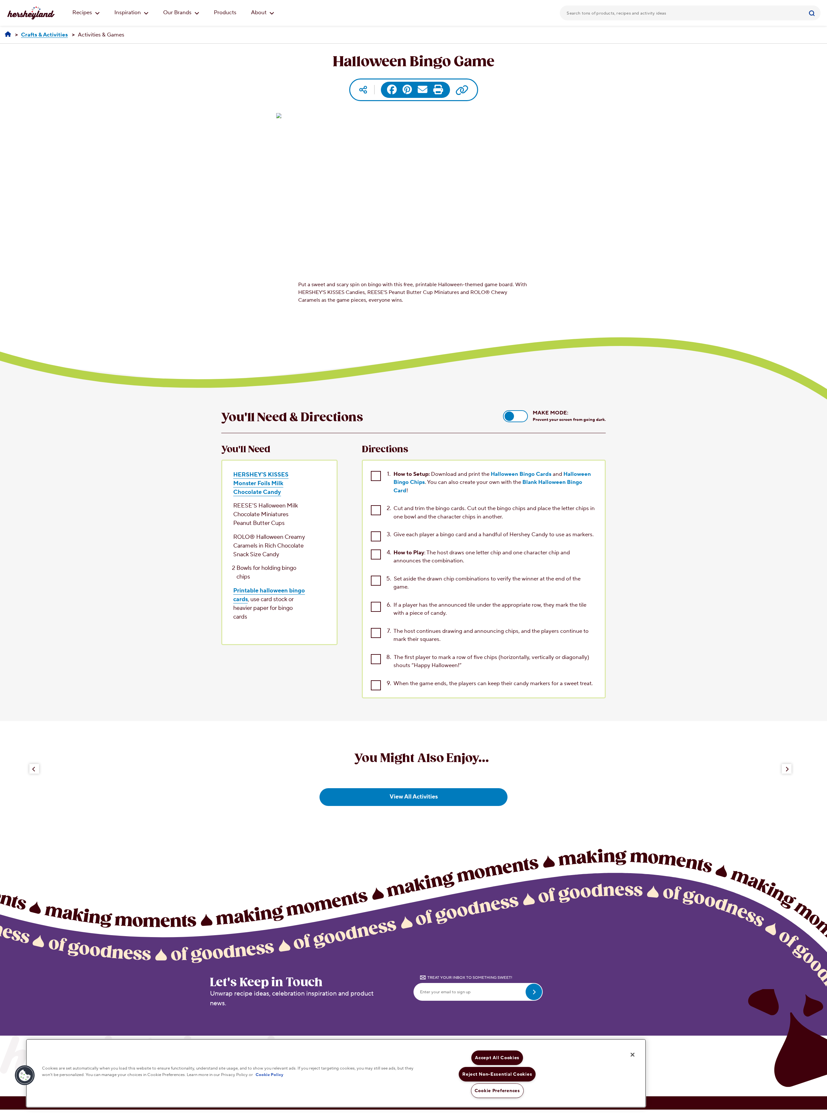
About (259, 12)
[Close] (632, 1055)
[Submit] (812, 13)
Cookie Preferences (497, 1091)
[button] (515, 416)
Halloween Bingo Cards (521, 474)
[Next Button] (786, 769)
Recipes (82, 12)
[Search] (812, 13)
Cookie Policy (269, 1074)
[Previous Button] (34, 769)
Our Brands (178, 12)
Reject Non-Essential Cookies (497, 1074)
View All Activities (414, 796)
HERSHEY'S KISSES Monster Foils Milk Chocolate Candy (260, 483)
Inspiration (128, 12)
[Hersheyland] (8, 34)
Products (225, 12)
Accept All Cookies (497, 1058)
